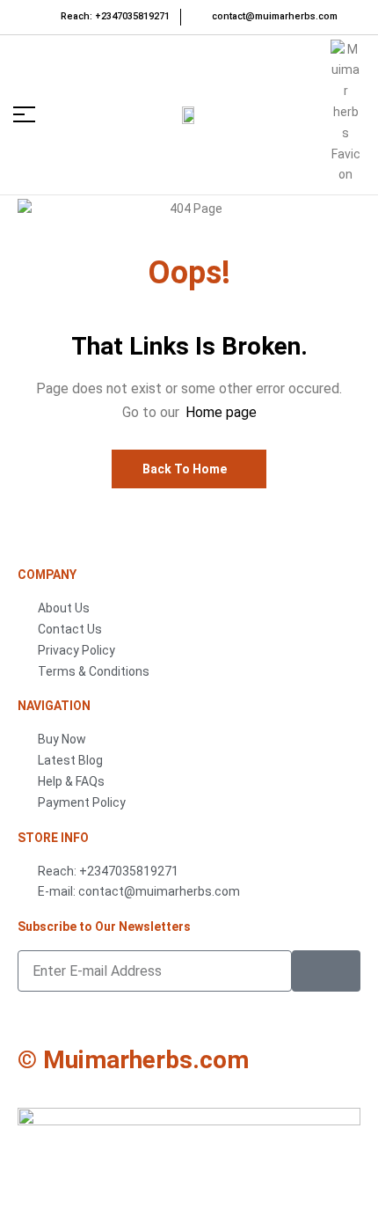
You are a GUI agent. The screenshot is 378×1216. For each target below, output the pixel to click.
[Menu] (32, 114)
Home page (221, 412)
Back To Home (184, 469)
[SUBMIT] (326, 971)
